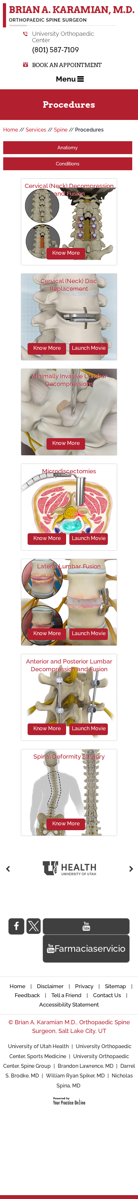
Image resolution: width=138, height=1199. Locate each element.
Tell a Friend (66, 995)
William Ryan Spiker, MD (75, 1076)
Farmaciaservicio (90, 948)
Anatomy (67, 148)
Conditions (67, 164)
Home (10, 130)
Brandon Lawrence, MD (85, 1066)
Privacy (84, 986)
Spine (60, 130)
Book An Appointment (67, 65)
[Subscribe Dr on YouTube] (86, 926)
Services (36, 130)
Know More (66, 253)
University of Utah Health (39, 1046)
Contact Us (107, 995)
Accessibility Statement (69, 1004)
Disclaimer (51, 986)
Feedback (27, 995)
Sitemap (115, 986)
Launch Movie (89, 348)
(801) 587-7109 (55, 50)
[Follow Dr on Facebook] (16, 926)
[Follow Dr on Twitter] (33, 926)
